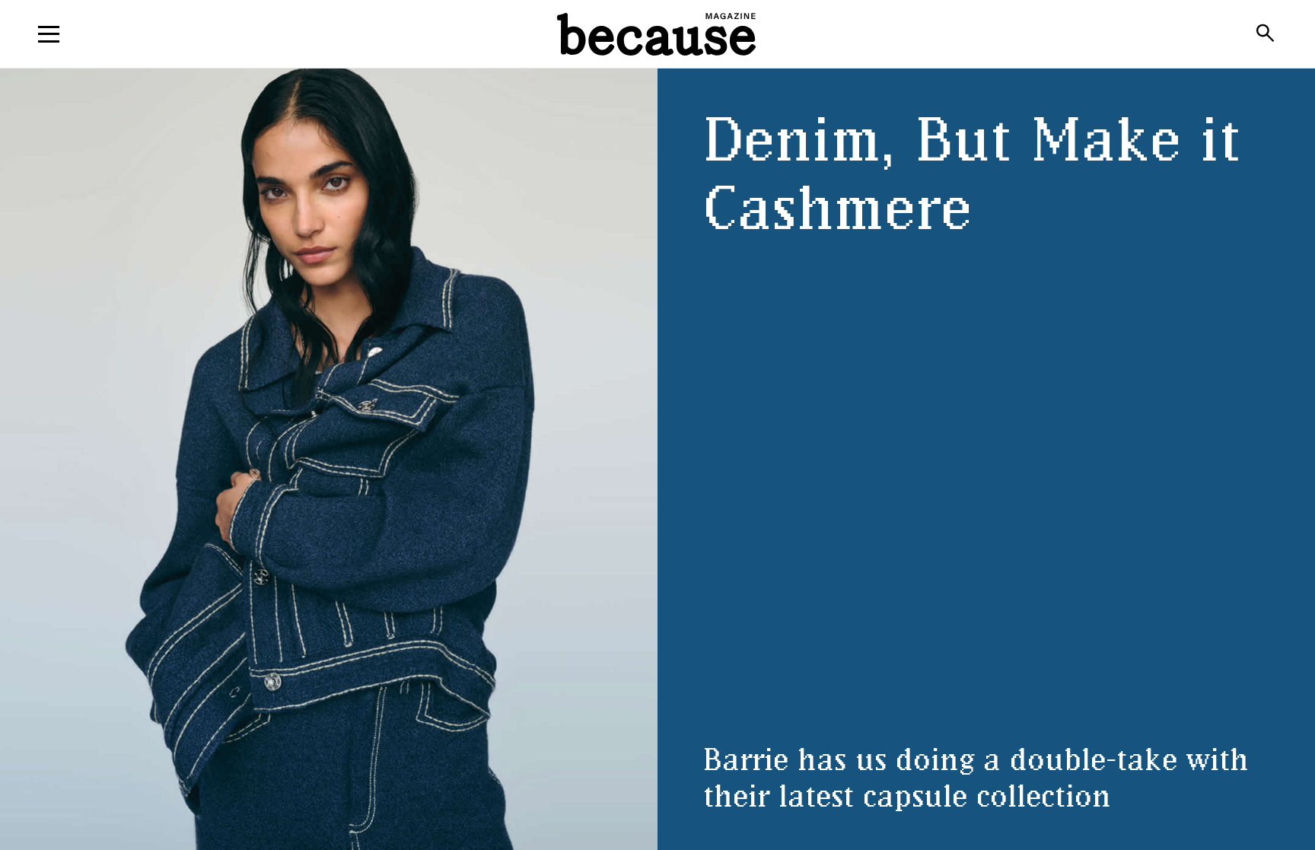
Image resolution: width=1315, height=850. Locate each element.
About (658, 85)
